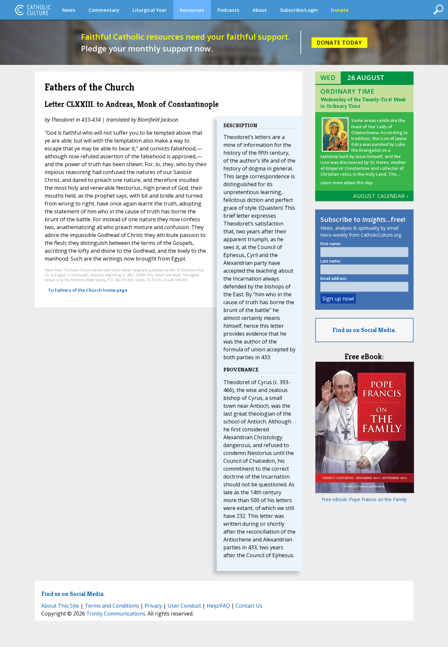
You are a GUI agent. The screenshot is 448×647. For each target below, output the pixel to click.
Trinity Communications (115, 613)
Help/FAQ (218, 605)
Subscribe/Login (299, 10)
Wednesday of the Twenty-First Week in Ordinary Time (363, 102)
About (260, 10)
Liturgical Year (149, 10)
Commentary (104, 10)
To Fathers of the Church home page (87, 290)
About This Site (60, 605)
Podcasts (228, 10)
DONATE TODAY (339, 42)
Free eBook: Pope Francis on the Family (364, 499)
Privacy (153, 605)
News (68, 10)
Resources (192, 10)
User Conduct (184, 605)
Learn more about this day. (346, 183)
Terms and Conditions (112, 605)
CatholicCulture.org (33, 10)
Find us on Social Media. (364, 330)
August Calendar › (380, 196)
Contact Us (248, 605)
